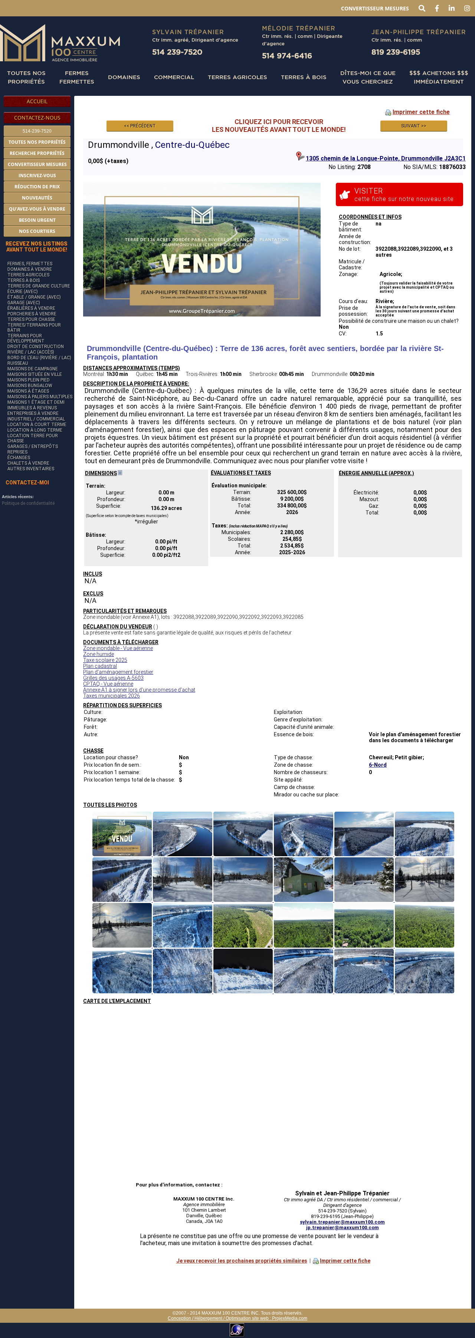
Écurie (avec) (22, 291)
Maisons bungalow (29, 385)
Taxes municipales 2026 (111, 696)
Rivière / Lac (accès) (30, 352)
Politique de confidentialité (28, 503)
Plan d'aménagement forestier (118, 672)
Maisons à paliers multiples (39, 396)
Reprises (17, 452)
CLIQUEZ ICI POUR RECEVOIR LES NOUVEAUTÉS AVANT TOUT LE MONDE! (279, 125)
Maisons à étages (28, 391)
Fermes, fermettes (29, 263)
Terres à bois (304, 77)
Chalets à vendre (28, 463)
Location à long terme (34, 430)
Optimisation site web (247, 1318)
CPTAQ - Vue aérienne (108, 684)
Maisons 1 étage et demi (36, 402)
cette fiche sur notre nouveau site (404, 194)
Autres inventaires (30, 468)
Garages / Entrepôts (32, 446)
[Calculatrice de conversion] (120, 473)
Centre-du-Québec (192, 145)
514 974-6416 (287, 55)
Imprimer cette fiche (421, 112)
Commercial (174, 77)
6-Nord (378, 765)
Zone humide (98, 654)
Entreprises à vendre (33, 413)
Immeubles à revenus (32, 407)
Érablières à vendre (31, 308)
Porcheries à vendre (31, 313)
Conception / (181, 1318)
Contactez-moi (27, 482)
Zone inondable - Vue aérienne (118, 648)
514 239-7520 (177, 52)
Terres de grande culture (38, 286)
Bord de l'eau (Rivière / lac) (39, 357)
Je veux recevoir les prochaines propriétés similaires (241, 1261)
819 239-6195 (395, 52)
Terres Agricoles (237, 77)
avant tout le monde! (37, 247)
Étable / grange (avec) (34, 297)
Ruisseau (17, 363)
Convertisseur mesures (375, 8)
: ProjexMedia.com (288, 1318)
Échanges (18, 457)
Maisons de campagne (32, 368)
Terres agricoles (28, 274)
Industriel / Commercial (36, 419)
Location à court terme (36, 424)
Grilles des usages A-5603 (113, 678)
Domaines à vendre (29, 269)
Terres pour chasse (31, 319)
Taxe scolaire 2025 (105, 660)
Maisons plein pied (28, 380)
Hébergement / (210, 1318)
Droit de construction (35, 346)
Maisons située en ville (34, 374)
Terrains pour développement (26, 338)
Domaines (124, 77)
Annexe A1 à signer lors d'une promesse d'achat (139, 690)
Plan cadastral (100, 666)
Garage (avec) (23, 302)
